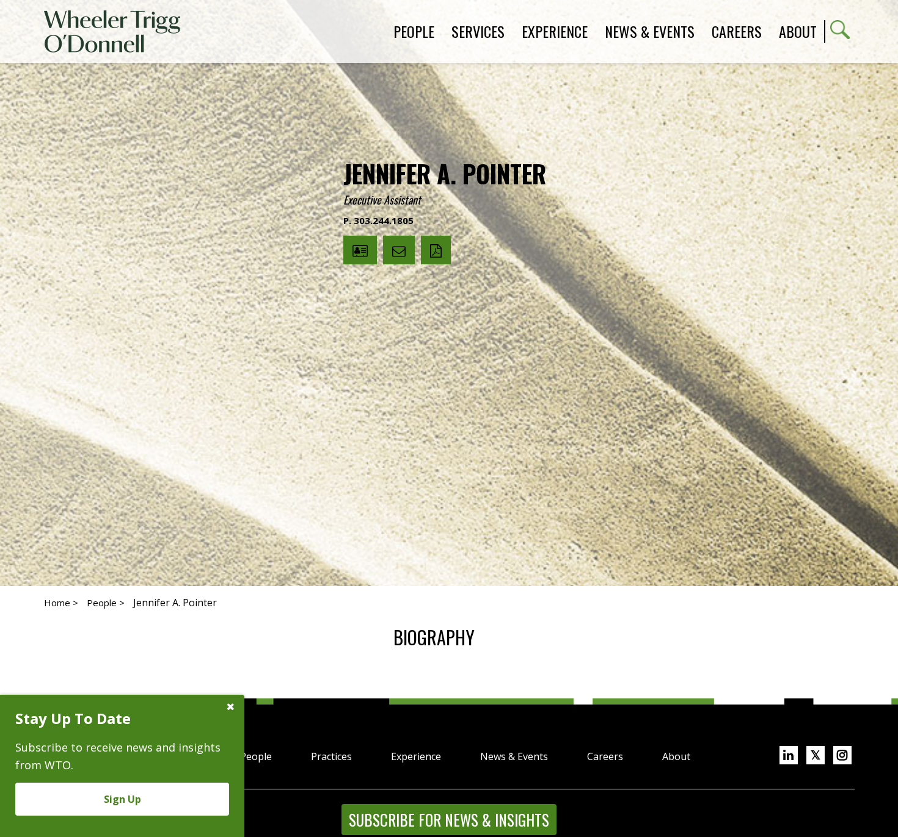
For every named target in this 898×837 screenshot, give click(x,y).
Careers (605, 756)
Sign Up (122, 799)
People (256, 756)
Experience (416, 756)
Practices (331, 756)
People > (106, 602)
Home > (61, 602)
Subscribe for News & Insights (449, 819)
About (798, 31)
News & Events (514, 756)
